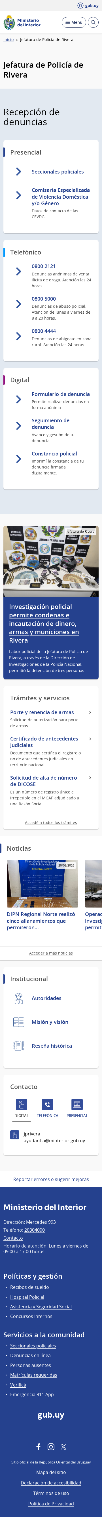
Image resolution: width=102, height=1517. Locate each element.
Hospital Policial (27, 1297)
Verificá (18, 1385)
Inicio (8, 39)
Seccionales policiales (33, 1346)
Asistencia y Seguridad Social (41, 1307)
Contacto (13, 1238)
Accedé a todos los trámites (51, 822)
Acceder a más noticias (51, 953)
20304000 (34, 1230)
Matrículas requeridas (33, 1375)
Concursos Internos (31, 1316)
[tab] (21, 1109)
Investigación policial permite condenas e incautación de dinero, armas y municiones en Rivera (44, 624)
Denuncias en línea (30, 1355)
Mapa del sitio (51, 1472)
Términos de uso (51, 1493)
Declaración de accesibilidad (51, 1483)
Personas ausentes (30, 1365)
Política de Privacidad (51, 1504)
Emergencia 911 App (32, 1394)
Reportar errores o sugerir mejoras (51, 1179)
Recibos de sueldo (29, 1287)
